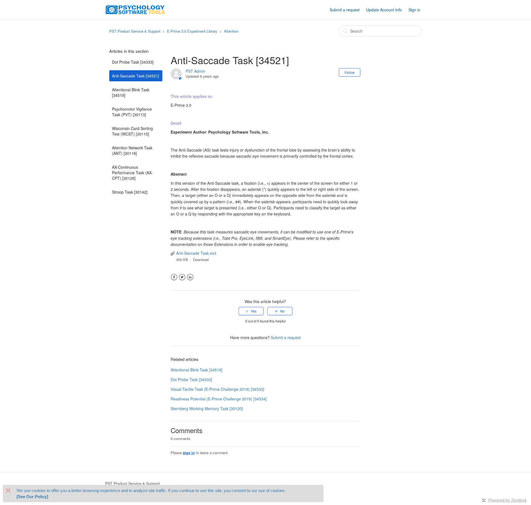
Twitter (182, 277)
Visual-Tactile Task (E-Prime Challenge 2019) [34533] (217, 389)
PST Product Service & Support (134, 31)
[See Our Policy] (32, 496)
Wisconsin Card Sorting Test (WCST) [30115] (132, 131)
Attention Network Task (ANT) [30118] (132, 150)
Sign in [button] (414, 9)
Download (201, 259)
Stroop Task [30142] (129, 192)
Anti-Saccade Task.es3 (196, 253)
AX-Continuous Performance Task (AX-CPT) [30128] (132, 172)
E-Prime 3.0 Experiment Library (192, 31)
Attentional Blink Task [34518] (130, 92)
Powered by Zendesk (507, 500)
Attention (231, 31)
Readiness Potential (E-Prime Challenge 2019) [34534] (219, 399)
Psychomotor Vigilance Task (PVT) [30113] (132, 111)
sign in (189, 452)
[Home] (135, 9)
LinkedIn (190, 277)
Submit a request (345, 9)
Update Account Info (384, 9)
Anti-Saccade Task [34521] (135, 76)
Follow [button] (350, 72)
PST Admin (195, 71)
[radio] (251, 311)
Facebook (174, 277)
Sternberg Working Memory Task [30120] (207, 408)
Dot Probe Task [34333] (132, 62)
